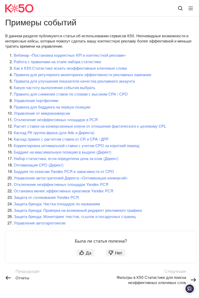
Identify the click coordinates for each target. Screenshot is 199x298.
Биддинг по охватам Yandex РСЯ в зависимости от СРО (64, 171)
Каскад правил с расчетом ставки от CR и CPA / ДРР (61, 139)
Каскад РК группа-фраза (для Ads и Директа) (54, 132)
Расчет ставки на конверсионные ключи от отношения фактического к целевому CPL (90, 126)
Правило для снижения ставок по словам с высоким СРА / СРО (71, 94)
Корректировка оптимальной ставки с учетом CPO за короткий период (76, 145)
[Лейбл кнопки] (190, 8)
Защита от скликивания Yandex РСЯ (46, 197)
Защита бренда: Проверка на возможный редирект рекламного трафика (78, 210)
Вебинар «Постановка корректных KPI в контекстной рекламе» (70, 55)
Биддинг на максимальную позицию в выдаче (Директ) (62, 152)
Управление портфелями (36, 100)
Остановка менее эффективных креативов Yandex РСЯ (63, 190)
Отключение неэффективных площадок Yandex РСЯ (61, 184)
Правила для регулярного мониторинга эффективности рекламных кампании (82, 74)
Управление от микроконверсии (42, 113)
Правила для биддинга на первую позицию (52, 107)
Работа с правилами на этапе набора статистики (57, 61)
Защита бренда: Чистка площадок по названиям (57, 203)
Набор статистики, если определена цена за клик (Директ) (66, 158)
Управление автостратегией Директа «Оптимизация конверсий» (71, 177)
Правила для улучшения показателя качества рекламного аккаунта (74, 81)
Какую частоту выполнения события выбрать (54, 87)
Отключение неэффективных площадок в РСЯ (56, 119)
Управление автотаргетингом (39, 223)
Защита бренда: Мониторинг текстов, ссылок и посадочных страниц (75, 216)
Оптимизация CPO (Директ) (38, 165)
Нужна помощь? (189, 288)
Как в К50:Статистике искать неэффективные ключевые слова (70, 68)
